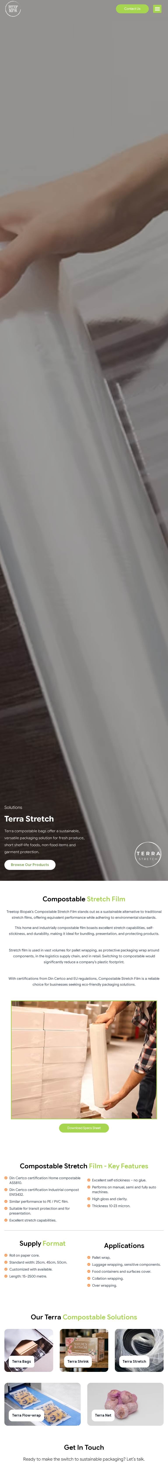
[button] (157, 9)
